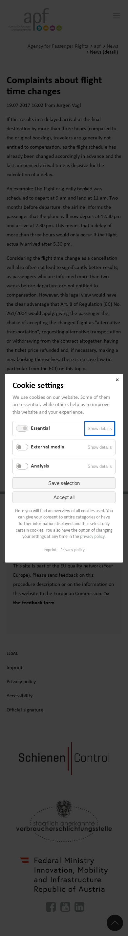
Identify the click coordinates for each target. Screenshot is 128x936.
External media (47, 447)
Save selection (64, 483)
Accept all (64, 497)
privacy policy (92, 536)
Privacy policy (72, 549)
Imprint (50, 549)
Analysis (40, 465)
